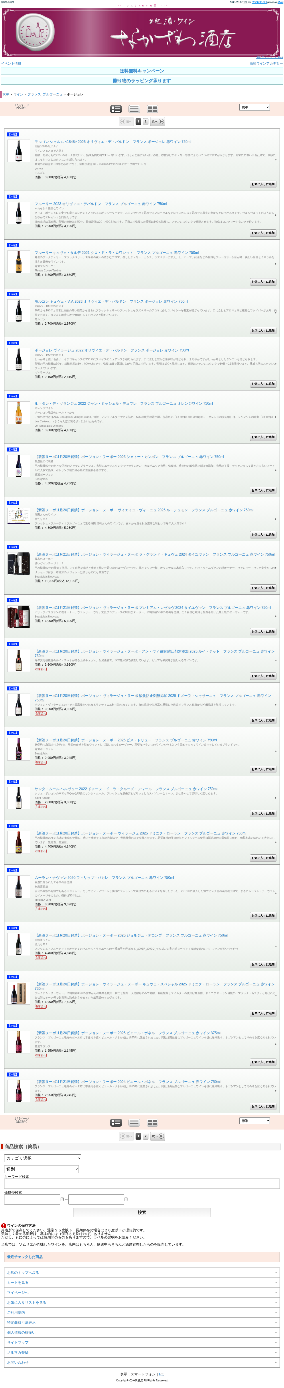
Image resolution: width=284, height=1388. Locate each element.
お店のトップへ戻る (23, 1272)
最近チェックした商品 (269, 57)
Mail (280, 2)
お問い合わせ (17, 1362)
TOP (5, 94)
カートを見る (17, 1282)
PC (161, 1374)
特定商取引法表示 (21, 1322)
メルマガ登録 (17, 1352)
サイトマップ (17, 1342)
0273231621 (259, 2)
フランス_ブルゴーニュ (45, 94)
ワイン (18, 94)
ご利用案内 (16, 1312)
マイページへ (17, 1292)
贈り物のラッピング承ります (142, 80)
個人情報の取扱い (21, 1332)
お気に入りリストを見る (26, 1302)
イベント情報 (11, 63)
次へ (155, 121)
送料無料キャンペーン (142, 70)
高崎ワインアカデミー (266, 63)
